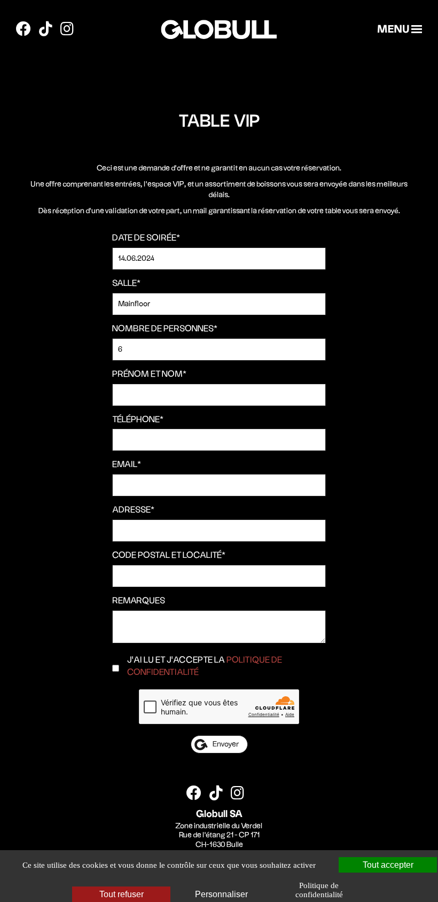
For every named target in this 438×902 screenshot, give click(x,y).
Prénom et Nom (149, 374)
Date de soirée (146, 238)
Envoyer (226, 744)
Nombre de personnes (164, 329)
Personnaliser (221, 894)
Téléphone (137, 420)
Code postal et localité (168, 555)
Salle (126, 283)
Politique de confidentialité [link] (319, 890)
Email (126, 465)
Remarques (138, 601)
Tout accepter (388, 864)
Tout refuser (121, 894)
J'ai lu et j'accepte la (204, 666)
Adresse (133, 510)
